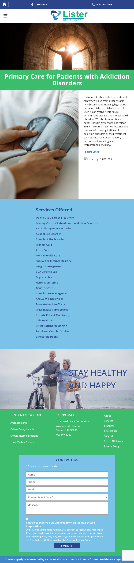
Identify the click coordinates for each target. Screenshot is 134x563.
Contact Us (110, 431)
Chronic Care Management (52, 293)
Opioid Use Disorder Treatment (55, 217)
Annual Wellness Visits (49, 298)
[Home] (4, 4)
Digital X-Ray (44, 277)
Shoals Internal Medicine (24, 435)
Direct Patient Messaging (51, 326)
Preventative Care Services (52, 309)
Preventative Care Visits (50, 304)
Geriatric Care (44, 288)
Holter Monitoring (47, 282)
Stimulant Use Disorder (50, 239)
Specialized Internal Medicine (54, 261)
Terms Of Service (114, 441)
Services (108, 420)
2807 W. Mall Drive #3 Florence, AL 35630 (67, 428)
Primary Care (44, 244)
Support (108, 436)
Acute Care (42, 250)
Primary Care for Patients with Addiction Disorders (67, 223)
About (107, 415)
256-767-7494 (63, 435)
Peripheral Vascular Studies (52, 331)
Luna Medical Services (22, 442)
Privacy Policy (111, 446)
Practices (109, 426)
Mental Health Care (48, 255)
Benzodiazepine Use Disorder (53, 228)
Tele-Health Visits (47, 320)
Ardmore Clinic (18, 422)
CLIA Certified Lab (46, 271)
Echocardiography (47, 336)
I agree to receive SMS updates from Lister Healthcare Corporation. (60, 524)
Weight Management (49, 266)
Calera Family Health (22, 429)
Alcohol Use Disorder (48, 233)
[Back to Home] (69, 15)
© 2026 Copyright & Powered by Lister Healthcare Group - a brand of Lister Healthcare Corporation (67, 559)
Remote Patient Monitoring (53, 315)
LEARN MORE (92, 152)
